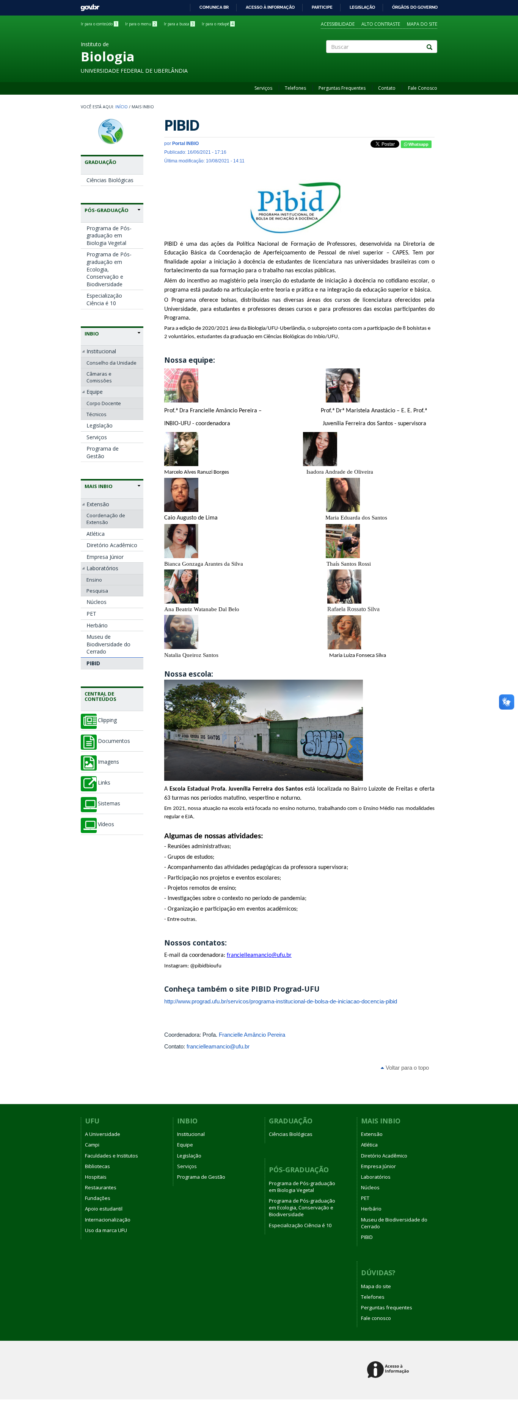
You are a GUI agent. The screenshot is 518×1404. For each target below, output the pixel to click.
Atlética (95, 533)
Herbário (97, 625)
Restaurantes (100, 1187)
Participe (322, 7)
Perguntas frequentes (386, 1307)
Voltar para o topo (406, 1067)
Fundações (97, 1198)
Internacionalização (107, 1219)
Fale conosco (376, 1318)
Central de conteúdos (100, 696)
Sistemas (109, 803)
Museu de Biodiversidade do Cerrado (108, 644)
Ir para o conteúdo (99, 24)
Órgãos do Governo (415, 7)
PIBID (93, 663)
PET (91, 613)
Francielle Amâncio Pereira (252, 1034)
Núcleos (96, 601)
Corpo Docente (103, 403)
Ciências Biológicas (109, 180)
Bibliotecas (97, 1166)
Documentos (114, 741)
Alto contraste (380, 24)
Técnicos (96, 414)
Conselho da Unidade (111, 362)
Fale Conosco (422, 88)
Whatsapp (418, 144)
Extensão (97, 504)
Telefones (295, 88)
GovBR (87, 5)
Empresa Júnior (105, 556)
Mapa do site (422, 24)
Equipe (94, 391)
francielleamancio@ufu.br (218, 1046)
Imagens (108, 761)
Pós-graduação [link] (107, 210)
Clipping (107, 720)
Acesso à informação (270, 7)
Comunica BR (214, 7)
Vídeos (106, 824)
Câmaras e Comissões (99, 377)
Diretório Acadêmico (111, 545)
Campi (92, 1144)
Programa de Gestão (102, 452)
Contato (387, 88)
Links (104, 782)
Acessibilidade (338, 24)
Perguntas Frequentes (342, 88)
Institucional (101, 351)
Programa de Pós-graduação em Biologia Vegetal (109, 235)
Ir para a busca (179, 24)
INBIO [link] (92, 333)
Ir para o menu (140, 24)
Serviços (263, 88)
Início (121, 106)
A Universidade (102, 1134)
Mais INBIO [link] (99, 486)
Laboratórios (102, 568)
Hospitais (96, 1176)
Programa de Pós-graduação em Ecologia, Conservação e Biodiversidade (109, 269)
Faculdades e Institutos (111, 1155)
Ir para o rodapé (218, 24)
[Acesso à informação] (389, 1370)
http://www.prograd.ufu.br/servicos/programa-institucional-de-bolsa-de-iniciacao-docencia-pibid (280, 1001)
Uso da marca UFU (106, 1230)
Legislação (362, 7)
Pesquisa (97, 590)
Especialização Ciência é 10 (104, 299)
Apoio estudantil (103, 1208)
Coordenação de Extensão (105, 519)
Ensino (94, 579)
